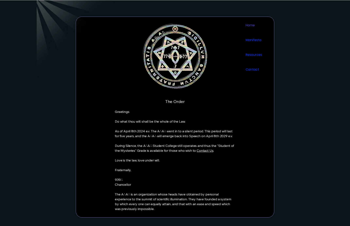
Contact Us (205, 151)
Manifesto (253, 40)
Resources (254, 54)
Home (250, 25)
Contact (252, 69)
